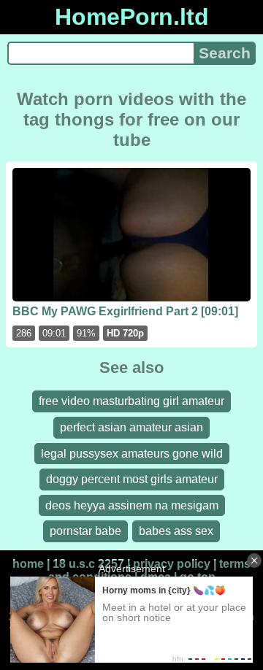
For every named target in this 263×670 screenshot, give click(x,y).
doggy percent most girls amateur (132, 479)
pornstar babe (85, 531)
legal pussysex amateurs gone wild (132, 453)
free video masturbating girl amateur (131, 401)
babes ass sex (176, 531)
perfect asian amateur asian (131, 427)
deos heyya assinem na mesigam (131, 505)
